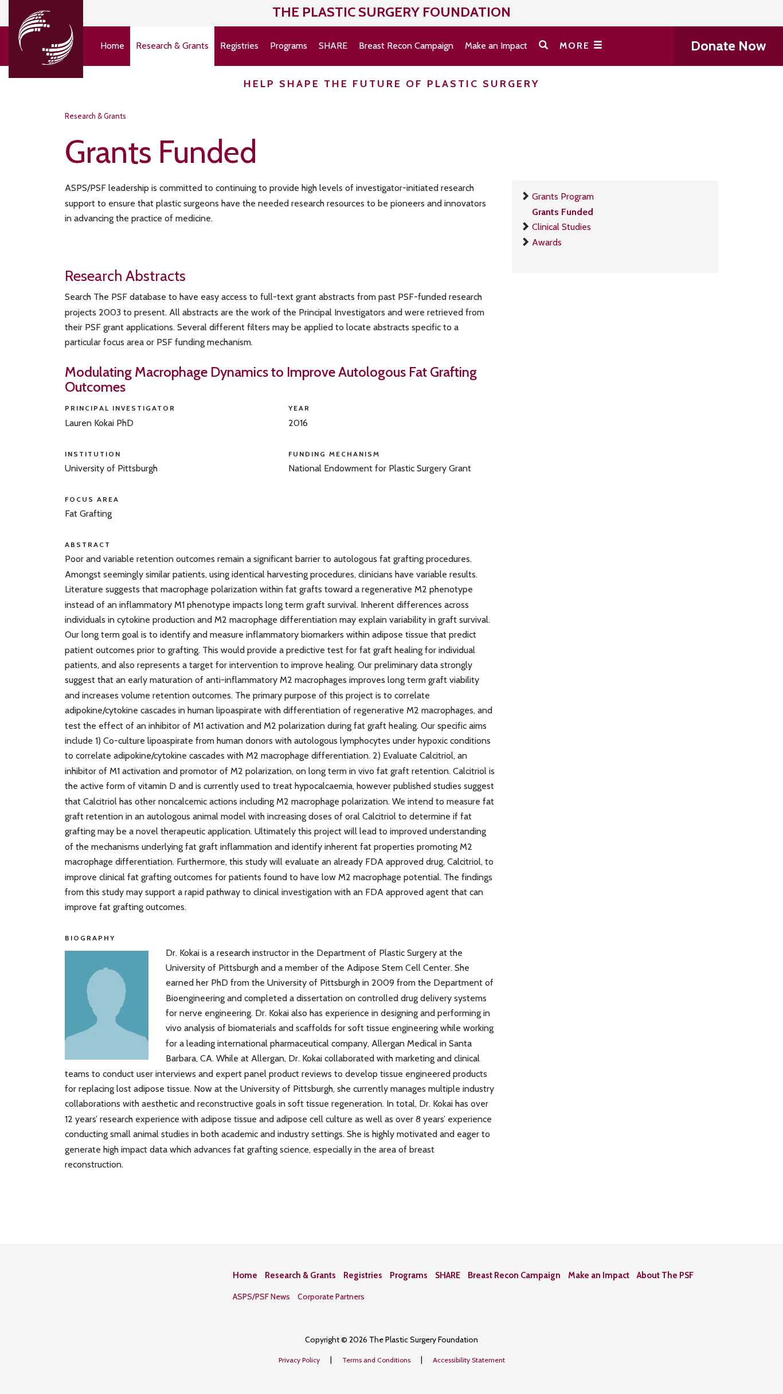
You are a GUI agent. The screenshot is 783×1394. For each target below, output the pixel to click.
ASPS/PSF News (261, 1296)
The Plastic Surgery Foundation (391, 11)
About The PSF (665, 1275)
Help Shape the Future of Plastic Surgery (392, 83)
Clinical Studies (561, 226)
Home (112, 45)
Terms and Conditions (377, 1360)
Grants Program (563, 196)
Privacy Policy (300, 1360)
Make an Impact (496, 45)
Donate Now (728, 45)
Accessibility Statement (469, 1360)
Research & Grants (172, 45)
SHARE (333, 45)
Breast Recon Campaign (406, 45)
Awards (547, 242)
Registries (239, 45)
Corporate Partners (331, 1296)
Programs (288, 45)
